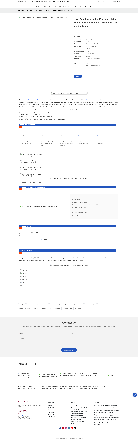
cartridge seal (57, 308)
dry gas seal (45, 304)
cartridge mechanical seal (46, 308)
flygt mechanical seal (78, 304)
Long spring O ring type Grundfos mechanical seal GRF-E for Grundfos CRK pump (27, 387)
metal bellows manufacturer (24, 308)
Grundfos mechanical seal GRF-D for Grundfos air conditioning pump (69, 387)
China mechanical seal (67, 308)
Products (117, 364)
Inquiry (78, 76)
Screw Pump (21, 304)
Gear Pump (29, 304)
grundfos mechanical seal (32, 99)
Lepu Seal (21, 10)
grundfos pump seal (88, 99)
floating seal (110, 364)
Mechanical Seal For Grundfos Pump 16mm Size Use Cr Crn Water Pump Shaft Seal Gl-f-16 (89, 387)
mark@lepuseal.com (23, 415)
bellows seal (35, 308)
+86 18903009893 (115, 1)
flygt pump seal (68, 304)
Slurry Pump (37, 304)
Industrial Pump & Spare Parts (99, 364)
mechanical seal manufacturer (56, 304)
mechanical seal (78, 308)
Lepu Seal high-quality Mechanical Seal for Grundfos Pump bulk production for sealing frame (49, 10)
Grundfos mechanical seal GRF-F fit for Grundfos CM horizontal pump (48, 387)
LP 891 (103, 386)
